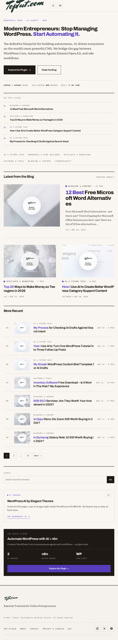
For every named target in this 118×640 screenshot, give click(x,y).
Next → (37, 456)
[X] (104, 629)
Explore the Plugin (17, 70)
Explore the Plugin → (59, 568)
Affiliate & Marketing (77, 155)
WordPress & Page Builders (44, 155)
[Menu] (60, 5)
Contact (34, 629)
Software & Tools (14, 161)
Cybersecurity (63, 161)
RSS (70, 629)
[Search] (53, 5)
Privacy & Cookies (53, 629)
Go (110, 480)
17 (28, 456)
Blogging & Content (39, 161)
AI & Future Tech (14, 155)
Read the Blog (49, 70)
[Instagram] (97, 629)
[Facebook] (111, 629)
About (23, 629)
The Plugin (10, 629)
